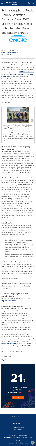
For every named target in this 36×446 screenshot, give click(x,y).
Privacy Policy (23, 435)
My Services (17, 423)
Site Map (24, 438)
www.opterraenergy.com (9, 343)
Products (17, 419)
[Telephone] (28, 3)
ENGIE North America (26, 72)
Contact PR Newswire (17, 417)
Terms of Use (12, 435)
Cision (21, 443)
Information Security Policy (12, 438)
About (17, 421)
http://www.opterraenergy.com (11, 360)
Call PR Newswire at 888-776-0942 (18, 428)
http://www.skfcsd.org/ (9, 301)
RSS (31, 438)
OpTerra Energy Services (18, 74)
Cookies (18, 440)
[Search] (33, 3)
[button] (18, 38)
